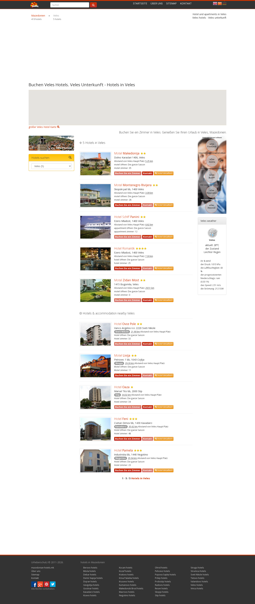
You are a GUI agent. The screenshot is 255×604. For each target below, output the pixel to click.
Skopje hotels (161, 591)
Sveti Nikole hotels (200, 574)
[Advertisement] (127, 53)
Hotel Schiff (126, 217)
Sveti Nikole (122, 331)
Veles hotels (64, 148)
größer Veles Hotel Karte (43, 127)
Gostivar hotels (91, 588)
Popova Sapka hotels (165, 574)
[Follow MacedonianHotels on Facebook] (34, 584)
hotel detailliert (164, 173)
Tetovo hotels (197, 578)
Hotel (125, 324)
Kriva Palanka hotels (129, 578)
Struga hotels (197, 567)
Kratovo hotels (126, 574)
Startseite (140, 3)
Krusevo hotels (126, 581)
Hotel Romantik (124, 248)
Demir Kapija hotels (93, 578)
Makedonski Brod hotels (131, 588)
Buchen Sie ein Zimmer (127, 205)
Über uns (157, 3)
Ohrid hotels (161, 567)
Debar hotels (89, 574)
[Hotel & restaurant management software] (212, 174)
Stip (117, 394)
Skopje (119, 363)
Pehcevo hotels (162, 571)
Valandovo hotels (199, 581)
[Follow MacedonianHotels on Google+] (40, 584)
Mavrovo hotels (126, 591)
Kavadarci (120, 426)
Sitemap (171, 3)
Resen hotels (161, 588)
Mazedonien (38, 15)
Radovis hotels (162, 585)
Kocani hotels (125, 567)
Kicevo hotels (89, 595)
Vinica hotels (197, 588)
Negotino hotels (127, 595)
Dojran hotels (90, 581)
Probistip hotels (163, 581)
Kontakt (186, 3)
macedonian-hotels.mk (42, 567)
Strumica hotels (198, 571)
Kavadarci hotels (91, 591)
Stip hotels (160, 595)
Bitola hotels (89, 571)
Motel (126, 153)
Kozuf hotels (125, 571)
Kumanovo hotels (127, 585)
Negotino (120, 458)
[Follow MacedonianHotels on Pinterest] (46, 584)
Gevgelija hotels (91, 585)
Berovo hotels (90, 567)
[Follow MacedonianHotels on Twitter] (53, 584)
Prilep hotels (161, 578)
